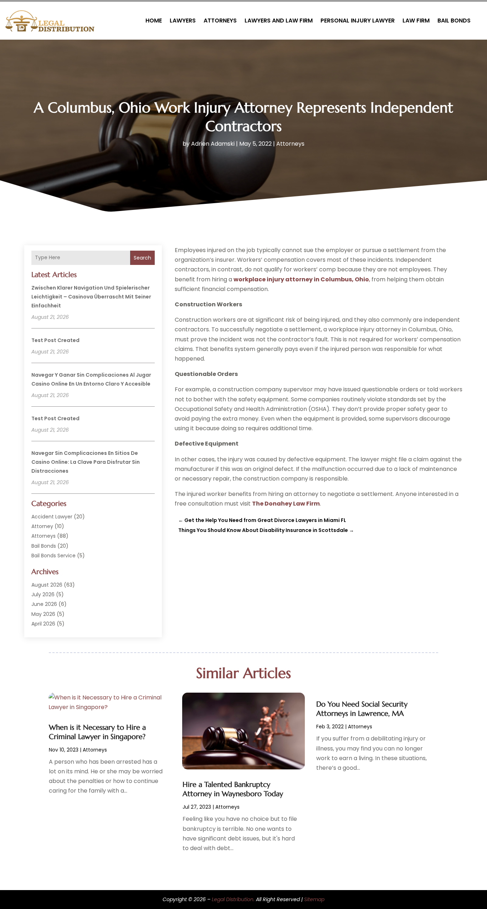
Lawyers (183, 20)
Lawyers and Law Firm (279, 20)
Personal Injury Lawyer (358, 20)
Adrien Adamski (213, 144)
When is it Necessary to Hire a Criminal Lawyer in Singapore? (97, 732)
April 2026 (43, 623)
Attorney (42, 526)
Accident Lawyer (51, 516)
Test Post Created (55, 340)
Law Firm (416, 20)
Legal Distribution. (233, 899)
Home (153, 20)
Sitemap (314, 899)
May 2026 (43, 614)
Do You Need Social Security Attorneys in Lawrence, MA (361, 709)
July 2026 (43, 594)
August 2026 (46, 584)
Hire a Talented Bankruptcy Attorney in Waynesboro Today (233, 789)
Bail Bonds (454, 20)
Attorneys (220, 20)
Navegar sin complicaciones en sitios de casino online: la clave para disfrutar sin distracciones (85, 462)
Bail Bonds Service (53, 555)
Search (142, 257)
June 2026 (44, 604)
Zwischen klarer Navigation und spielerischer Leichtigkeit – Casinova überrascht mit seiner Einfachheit (91, 296)
